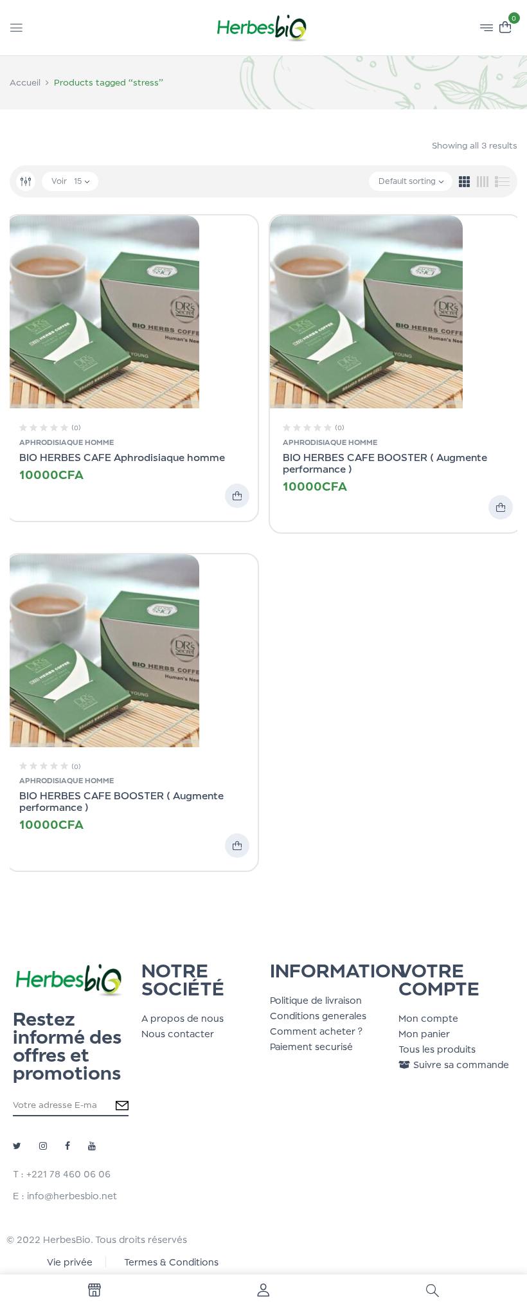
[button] (505, 26)
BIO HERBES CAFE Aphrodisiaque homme (122, 457)
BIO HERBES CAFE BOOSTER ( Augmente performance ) (385, 463)
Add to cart (237, 496)
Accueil (25, 82)
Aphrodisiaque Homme (66, 442)
